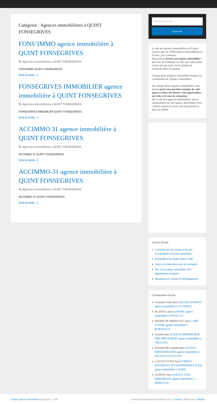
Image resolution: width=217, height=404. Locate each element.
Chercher (177, 31)
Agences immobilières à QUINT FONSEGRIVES (51, 61)
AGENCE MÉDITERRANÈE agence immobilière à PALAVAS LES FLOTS (177, 351)
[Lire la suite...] (28, 75)
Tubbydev (200, 399)
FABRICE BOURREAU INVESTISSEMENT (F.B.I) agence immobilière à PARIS (178, 365)
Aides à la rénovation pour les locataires (176, 264)
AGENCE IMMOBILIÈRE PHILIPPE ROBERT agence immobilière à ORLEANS (178, 338)
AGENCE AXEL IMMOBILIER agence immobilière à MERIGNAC (175, 378)
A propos (177, 399)
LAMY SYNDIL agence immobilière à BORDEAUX (177, 325)
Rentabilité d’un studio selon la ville (174, 258)
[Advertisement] (162, 177)
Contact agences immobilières (25, 399)
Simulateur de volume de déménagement (176, 278)
